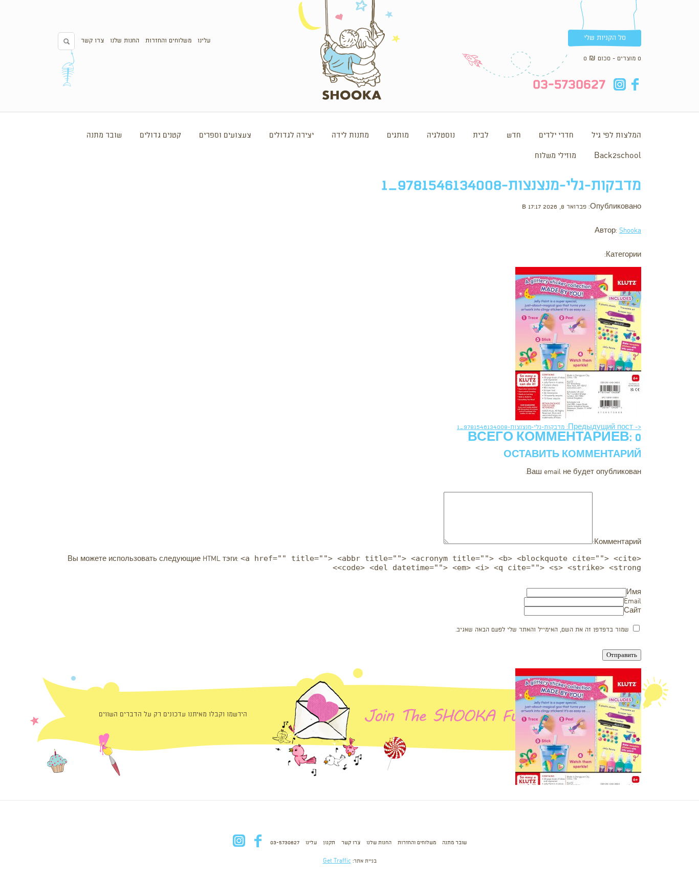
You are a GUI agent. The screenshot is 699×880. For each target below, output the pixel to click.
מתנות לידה (350, 135)
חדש (514, 135)
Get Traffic (337, 861)
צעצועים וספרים (225, 135)
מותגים (398, 135)
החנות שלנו (124, 40)
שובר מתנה (104, 135)
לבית (481, 135)
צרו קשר (92, 40)
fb (634, 84)
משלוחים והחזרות (168, 40)
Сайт (632, 611)
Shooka (630, 231)
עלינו (204, 40)
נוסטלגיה (441, 135)
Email (632, 601)
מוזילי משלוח (555, 156)
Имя (633, 592)
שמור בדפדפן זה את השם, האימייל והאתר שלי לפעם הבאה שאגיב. (542, 630)
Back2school (617, 156)
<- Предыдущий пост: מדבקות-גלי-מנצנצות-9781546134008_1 (549, 427)
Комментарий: (617, 542)
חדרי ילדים (556, 135)
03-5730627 (284, 843)
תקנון (329, 843)
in (619, 84)
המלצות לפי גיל (616, 135)
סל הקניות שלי (605, 38)
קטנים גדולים (160, 135)
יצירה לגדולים (291, 135)
